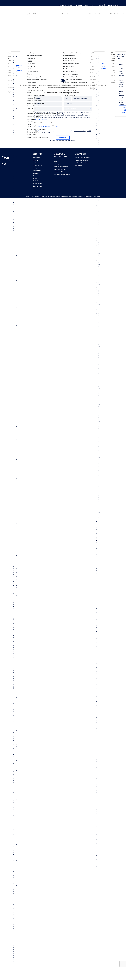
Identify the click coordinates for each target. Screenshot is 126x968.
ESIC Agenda (31, 119)
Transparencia (37, 165)
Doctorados (78, 165)
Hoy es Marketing (32, 132)
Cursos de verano (68, 61)
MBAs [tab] (9, 63)
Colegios (93, 5)
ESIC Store (30, 69)
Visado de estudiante (69, 90)
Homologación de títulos (70, 93)
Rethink (29, 124)
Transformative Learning (34, 55)
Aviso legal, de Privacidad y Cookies (57, 196)
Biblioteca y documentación (35, 111)
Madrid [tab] (92, 53)
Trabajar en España (69, 95)
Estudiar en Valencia (69, 71)
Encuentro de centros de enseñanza (37, 137)
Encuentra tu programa (113, 5)
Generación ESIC (32, 134)
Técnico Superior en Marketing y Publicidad (99, 136)
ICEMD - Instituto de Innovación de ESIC (39, 93)
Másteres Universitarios (61, 166)
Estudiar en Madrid (69, 66)
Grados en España (69, 55)
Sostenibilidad (37, 170)
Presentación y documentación (36, 95)
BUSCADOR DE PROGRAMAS (19, 67)
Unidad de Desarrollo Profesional (36, 79)
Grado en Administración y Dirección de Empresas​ (13, 711)
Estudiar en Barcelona (70, 69)
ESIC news (30, 122)
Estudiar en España (69, 88)
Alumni (86, 5)
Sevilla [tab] (92, 73)
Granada (16, 877)
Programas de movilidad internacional (74, 82)
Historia (35, 160)
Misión (35, 163)
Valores (35, 168)
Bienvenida (36, 157)
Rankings (35, 173)
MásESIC (29, 61)
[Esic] (8, 157)
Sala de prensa (37, 183)
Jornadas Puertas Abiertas (121, 102)
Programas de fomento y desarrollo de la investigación (42, 113)
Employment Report (33, 87)
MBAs (55, 161)
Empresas (100, 5)
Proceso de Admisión (16, 691)
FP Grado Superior (96, 101)
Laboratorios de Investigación (36, 103)
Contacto (70, 5)
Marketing (13, 124)
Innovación (30, 108)
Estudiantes (79, 5)
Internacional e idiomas (121, 78)
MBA (96, 132)
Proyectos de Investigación (35, 106)
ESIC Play (29, 127)
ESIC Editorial (31, 66)
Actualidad (61, 5)
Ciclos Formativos (59, 159)
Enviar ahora (63, 137)
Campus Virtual (37, 186)
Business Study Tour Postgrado (72, 79)
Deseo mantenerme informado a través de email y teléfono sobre (64, 132)
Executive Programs (96, 231)
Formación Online (96, 309)
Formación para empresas (62, 174)
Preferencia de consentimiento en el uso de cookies (89, 196)
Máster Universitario (96, 192)
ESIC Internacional (32, 71)
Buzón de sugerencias (73, 196)
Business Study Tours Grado (71, 77)
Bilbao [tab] (92, 69)
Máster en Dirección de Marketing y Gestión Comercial (99, 353)
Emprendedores (31, 82)
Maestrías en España (69, 58)
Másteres (56, 164)
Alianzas (35, 176)
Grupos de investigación (34, 100)
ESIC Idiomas (31, 63)
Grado (96, 123)
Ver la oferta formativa (103, 66)
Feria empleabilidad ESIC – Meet (36, 129)
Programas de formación (34, 98)
